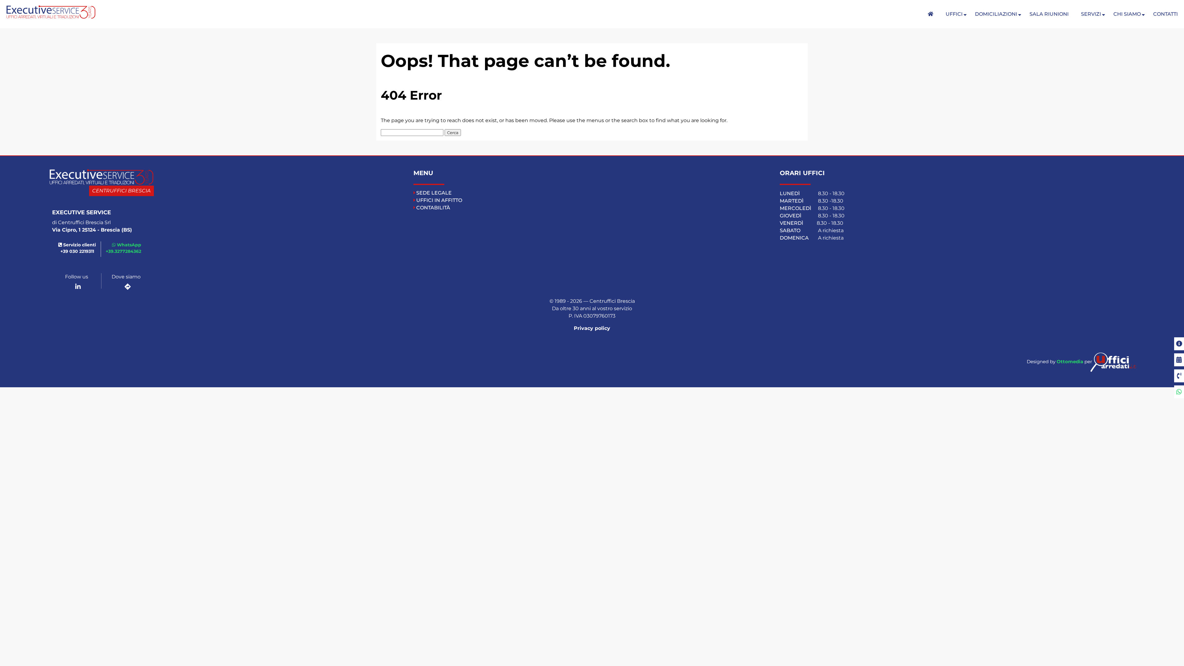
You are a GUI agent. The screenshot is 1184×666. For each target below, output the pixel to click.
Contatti (1165, 14)
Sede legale (434, 193)
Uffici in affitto (439, 200)
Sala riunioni (1049, 14)
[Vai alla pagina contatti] (1179, 343)
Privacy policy (592, 328)
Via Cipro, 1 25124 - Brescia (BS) (92, 230)
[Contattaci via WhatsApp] (1179, 391)
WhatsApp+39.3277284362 (123, 248)
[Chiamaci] (1179, 375)
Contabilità (433, 208)
